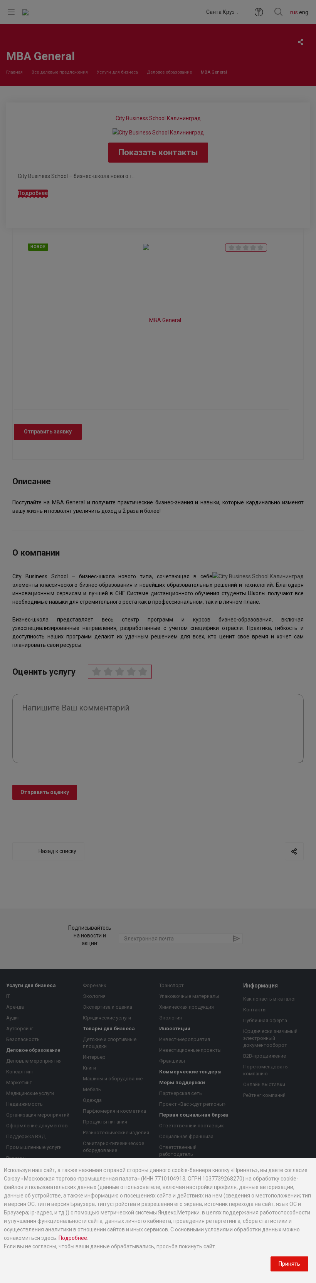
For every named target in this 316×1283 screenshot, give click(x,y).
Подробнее (73, 1238)
